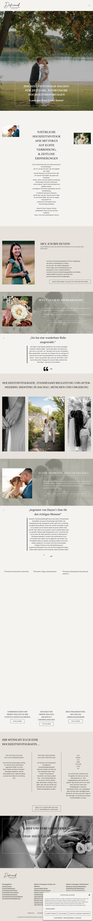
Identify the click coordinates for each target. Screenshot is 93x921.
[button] (89, 895)
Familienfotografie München (42, 903)
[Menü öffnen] (89, 5)
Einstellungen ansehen (79, 914)
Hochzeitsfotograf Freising (9, 894)
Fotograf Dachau (7, 886)
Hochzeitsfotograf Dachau (9, 890)
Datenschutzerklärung (69, 917)
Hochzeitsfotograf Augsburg (10, 892)
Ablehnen (63, 914)
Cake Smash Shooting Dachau (42, 896)
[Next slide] (89, 424)
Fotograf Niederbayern (8, 888)
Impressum (78, 917)
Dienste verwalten (50, 908)
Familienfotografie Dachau (41, 894)
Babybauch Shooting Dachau (42, 890)
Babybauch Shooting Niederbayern (76, 886)
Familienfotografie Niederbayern (75, 888)
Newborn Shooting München (42, 900)
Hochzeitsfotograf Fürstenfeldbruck (12, 896)
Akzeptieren (51, 914)
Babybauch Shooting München (43, 898)
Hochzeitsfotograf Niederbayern (11, 898)
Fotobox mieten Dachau (41, 888)
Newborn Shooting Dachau (42, 892)
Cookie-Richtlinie (58, 917)
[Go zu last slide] (3, 424)
